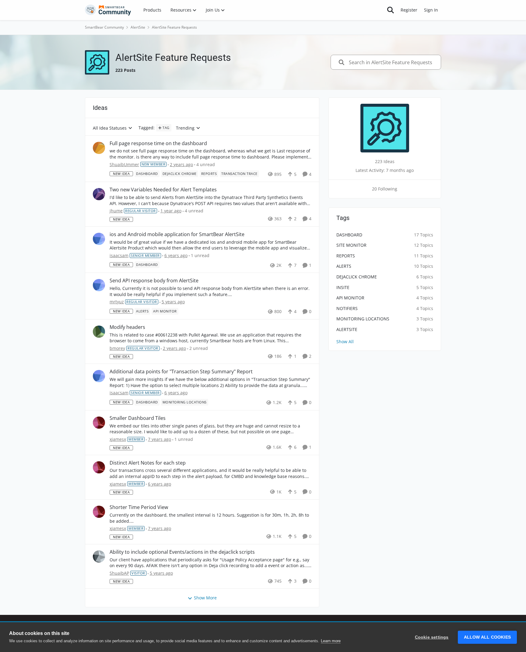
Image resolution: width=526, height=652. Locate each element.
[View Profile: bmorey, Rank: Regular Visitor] (99, 332)
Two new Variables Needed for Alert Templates (163, 190)
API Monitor (350, 298)
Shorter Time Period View (139, 507)
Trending (185, 128)
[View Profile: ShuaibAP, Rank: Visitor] (99, 556)
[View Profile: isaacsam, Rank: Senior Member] (99, 239)
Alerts (343, 266)
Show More (205, 598)
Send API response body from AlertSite (154, 280)
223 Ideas (384, 161)
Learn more (331, 641)
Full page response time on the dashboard (158, 143)
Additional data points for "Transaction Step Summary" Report (181, 371)
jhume (116, 211)
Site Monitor (351, 245)
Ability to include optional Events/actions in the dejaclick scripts (182, 552)
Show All (345, 341)
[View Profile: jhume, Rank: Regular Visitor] (99, 194)
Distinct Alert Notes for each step (148, 463)
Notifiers (347, 308)
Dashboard (349, 235)
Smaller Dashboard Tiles (138, 418)
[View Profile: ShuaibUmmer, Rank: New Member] (99, 148)
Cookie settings (432, 637)
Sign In (431, 10)
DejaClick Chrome (356, 277)
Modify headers (127, 327)
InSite (342, 287)
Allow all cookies (487, 637)
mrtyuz (117, 302)
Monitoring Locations (362, 319)
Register (409, 10)
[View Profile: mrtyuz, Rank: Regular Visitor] (99, 285)
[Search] (390, 10)
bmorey (117, 348)
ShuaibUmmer (124, 164)
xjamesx (118, 439)
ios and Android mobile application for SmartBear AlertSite (177, 234)
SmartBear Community (104, 27)
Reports (345, 256)
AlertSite (138, 27)
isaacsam (119, 255)
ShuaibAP (119, 573)
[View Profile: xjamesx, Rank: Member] (99, 423)
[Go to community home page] (108, 10)
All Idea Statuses (110, 128)
